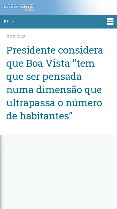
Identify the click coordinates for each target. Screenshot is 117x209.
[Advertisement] (58, 172)
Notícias (15, 36)
